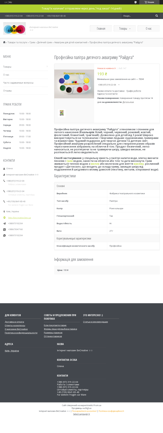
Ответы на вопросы (15, 325)
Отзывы (7, 90)
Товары (123, 28)
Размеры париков (53, 332)
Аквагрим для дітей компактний (70, 42)
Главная (101, 28)
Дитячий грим (44, 42)
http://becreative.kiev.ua (19, 217)
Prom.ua (97, 405)
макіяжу (139, 163)
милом (95, 163)
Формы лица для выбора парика (60, 328)
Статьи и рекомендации (95, 321)
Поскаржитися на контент (84, 411)
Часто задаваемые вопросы (18, 82)
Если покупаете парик (55, 325)
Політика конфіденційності (111, 411)
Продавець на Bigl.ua (81, 408)
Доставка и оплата (14, 321)
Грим (32, 42)
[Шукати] (156, 16)
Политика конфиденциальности (21, 332)
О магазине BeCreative (16, 329)
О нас (149, 28)
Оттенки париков (53, 336)
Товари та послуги (17, 42)
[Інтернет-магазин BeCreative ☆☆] (14, 28)
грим (70, 161)
